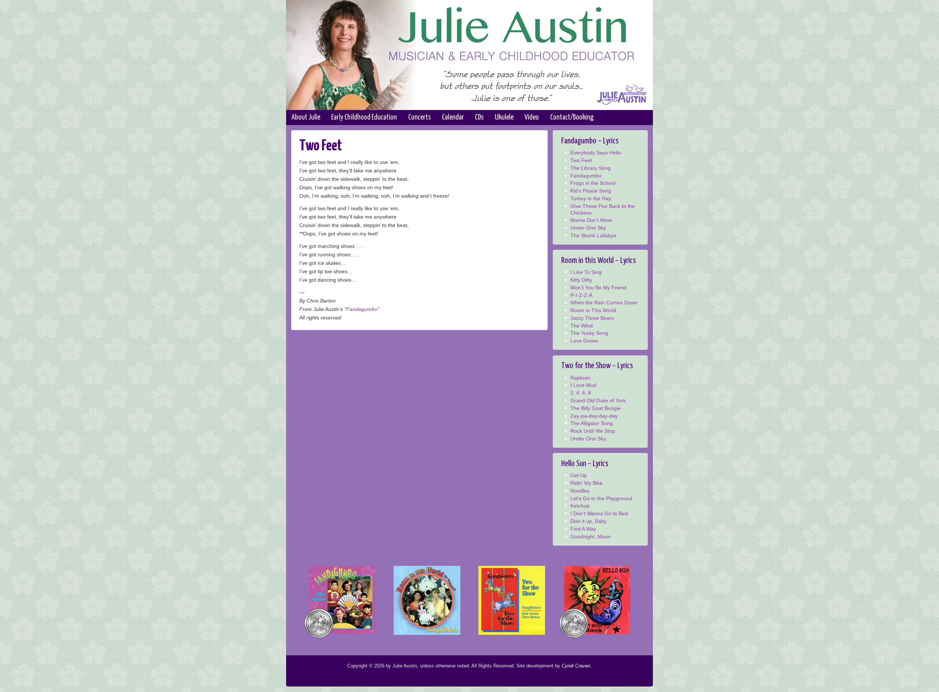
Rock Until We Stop (592, 431)
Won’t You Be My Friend (598, 287)
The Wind (581, 326)
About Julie (306, 117)
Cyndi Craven (576, 666)
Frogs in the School (592, 183)
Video (532, 117)
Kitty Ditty (581, 280)
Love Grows (584, 341)
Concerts (419, 117)
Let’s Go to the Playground (601, 498)
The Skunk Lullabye (593, 235)
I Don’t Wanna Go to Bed (599, 513)
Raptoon (580, 378)
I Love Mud (583, 385)
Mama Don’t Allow (591, 220)
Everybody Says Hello (595, 152)
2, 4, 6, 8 (580, 393)
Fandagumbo (361, 309)
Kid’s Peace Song (590, 191)
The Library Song (590, 168)
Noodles (579, 491)
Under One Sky (588, 228)
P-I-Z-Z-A (581, 295)
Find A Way (583, 529)
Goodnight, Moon (590, 536)
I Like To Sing (586, 272)
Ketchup (579, 506)
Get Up (578, 475)
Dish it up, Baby (588, 521)
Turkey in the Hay (590, 198)
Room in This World (593, 310)
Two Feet (581, 160)
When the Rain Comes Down (603, 302)
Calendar (453, 117)
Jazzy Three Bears (592, 318)
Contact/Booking (571, 117)
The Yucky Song (589, 333)
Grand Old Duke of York (598, 400)
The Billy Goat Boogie (595, 408)
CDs (479, 117)
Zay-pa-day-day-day (594, 416)
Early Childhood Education (364, 117)
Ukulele (504, 117)
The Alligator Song (591, 423)
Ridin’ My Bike (586, 483)
